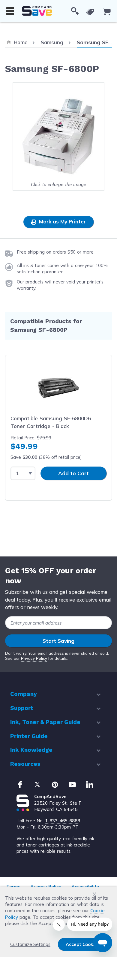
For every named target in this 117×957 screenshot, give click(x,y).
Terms (13, 886)
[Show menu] (10, 11)
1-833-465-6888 (62, 820)
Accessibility (85, 886)
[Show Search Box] (75, 11)
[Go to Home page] (37, 11)
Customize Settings (30, 944)
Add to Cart (73, 473)
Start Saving (58, 641)
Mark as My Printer (62, 221)
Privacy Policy (34, 658)
